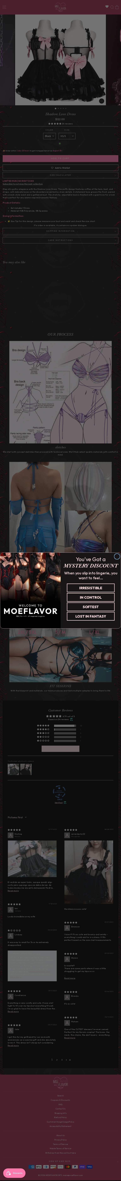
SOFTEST (91, 607)
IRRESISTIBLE (90, 588)
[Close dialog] (117, 556)
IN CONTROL (91, 597)
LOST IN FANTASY (90, 616)
